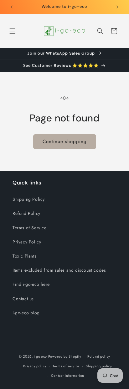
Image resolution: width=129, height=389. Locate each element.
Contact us (23, 299)
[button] (12, 31)
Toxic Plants (24, 256)
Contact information (67, 375)
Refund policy (98, 356)
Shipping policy (99, 366)
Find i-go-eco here (31, 284)
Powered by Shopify (64, 356)
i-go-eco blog (26, 313)
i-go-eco (40, 356)
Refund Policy (26, 213)
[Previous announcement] (11, 7)
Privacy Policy (27, 242)
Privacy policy (34, 366)
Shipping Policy (29, 199)
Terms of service (66, 366)
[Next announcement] (117, 7)
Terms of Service (30, 228)
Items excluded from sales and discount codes (59, 270)
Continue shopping (65, 141)
